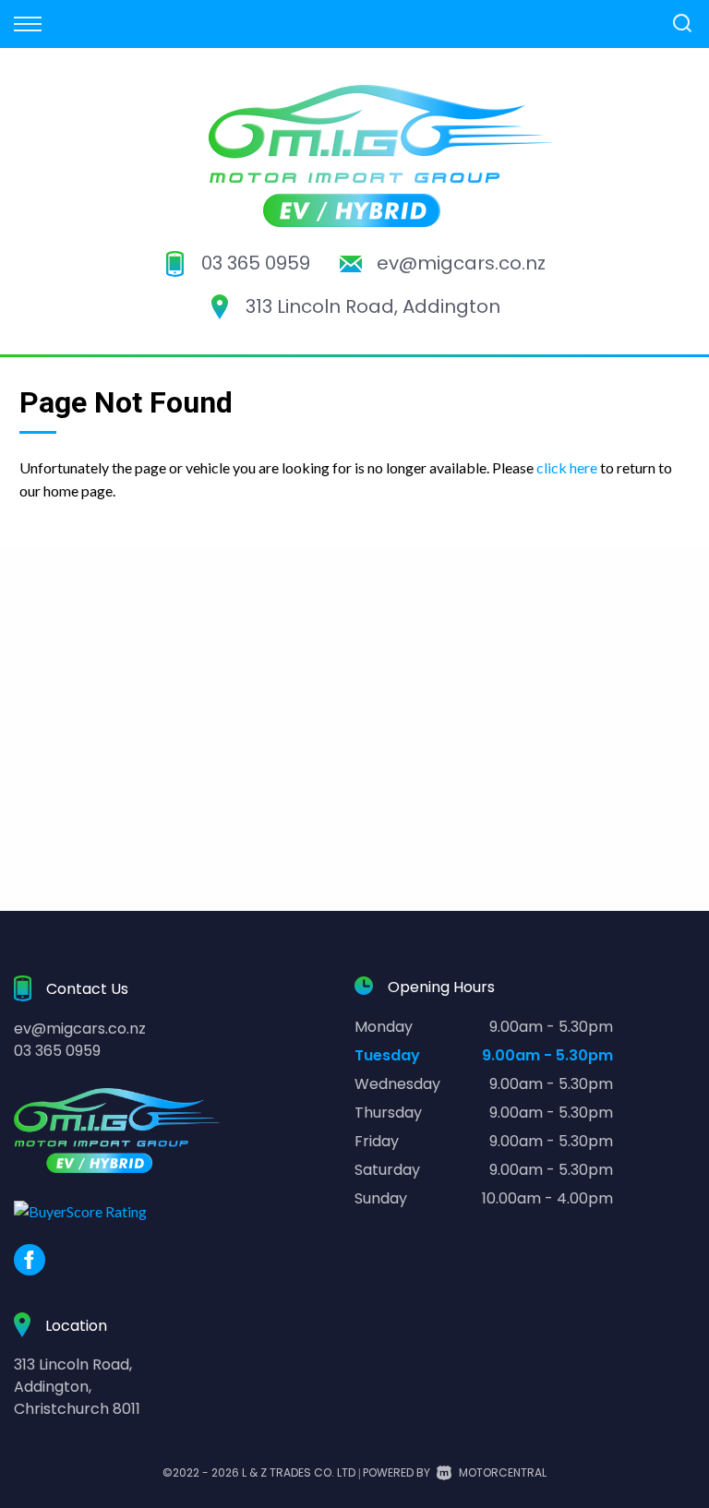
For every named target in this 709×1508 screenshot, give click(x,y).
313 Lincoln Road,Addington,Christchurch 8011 (77, 1386)
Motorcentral (503, 1472)
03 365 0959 (255, 263)
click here (566, 467)
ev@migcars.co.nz (461, 263)
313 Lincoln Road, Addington (373, 306)
